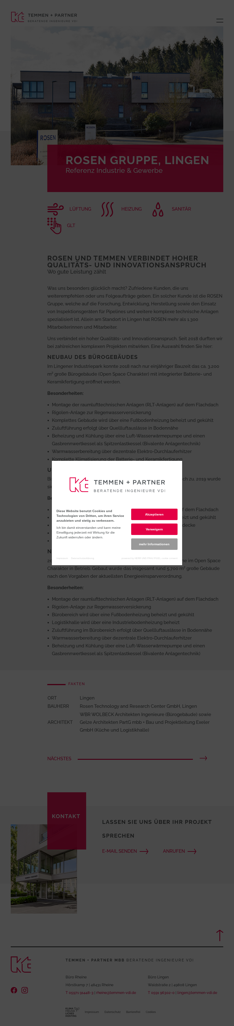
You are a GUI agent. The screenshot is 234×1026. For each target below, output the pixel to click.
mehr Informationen (154, 544)
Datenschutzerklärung (82, 558)
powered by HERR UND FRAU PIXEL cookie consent (150, 558)
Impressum (62, 558)
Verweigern (154, 529)
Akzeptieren (154, 514)
